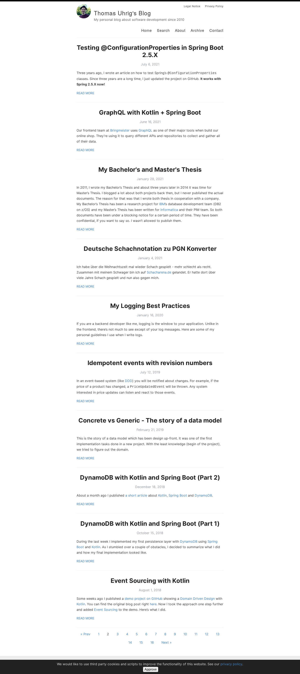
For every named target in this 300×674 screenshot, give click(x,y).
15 (141, 642)
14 (130, 642)
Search (163, 30)
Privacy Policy (214, 6)
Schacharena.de (159, 272)
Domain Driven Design (197, 599)
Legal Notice (192, 6)
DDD (128, 381)
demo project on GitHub (143, 599)
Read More (85, 93)
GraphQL (145, 130)
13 (217, 634)
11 (195, 634)
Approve (150, 669)
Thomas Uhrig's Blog (122, 13)
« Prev (85, 634)
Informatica (169, 210)
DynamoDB (203, 495)
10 (185, 634)
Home (146, 30)
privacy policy (231, 664)
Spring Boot (178, 495)
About (180, 30)
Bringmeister (120, 130)
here (153, 604)
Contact (216, 30)
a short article (136, 495)
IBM (162, 204)
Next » (166, 642)
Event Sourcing (106, 610)
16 (152, 642)
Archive (197, 30)
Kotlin (162, 495)
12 (206, 634)
